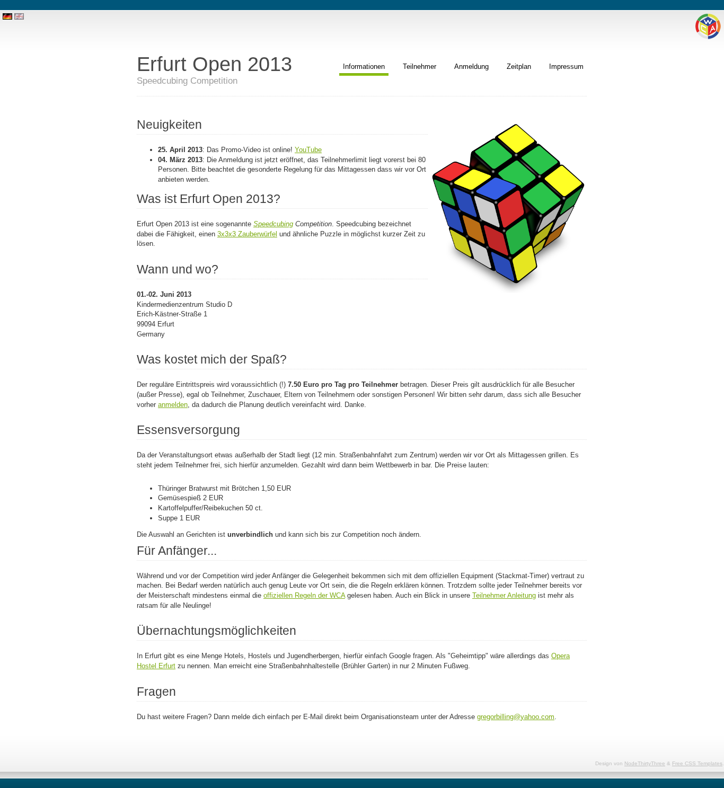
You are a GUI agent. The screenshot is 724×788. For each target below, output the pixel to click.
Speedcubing (273, 224)
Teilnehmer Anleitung (504, 595)
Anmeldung (471, 66)
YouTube (308, 150)
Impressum (566, 66)
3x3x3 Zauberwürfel (247, 234)
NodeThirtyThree (644, 763)
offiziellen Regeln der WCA (304, 595)
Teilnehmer (419, 66)
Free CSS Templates (697, 763)
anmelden (173, 405)
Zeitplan (519, 66)
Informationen (364, 66)
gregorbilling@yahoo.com (515, 717)
